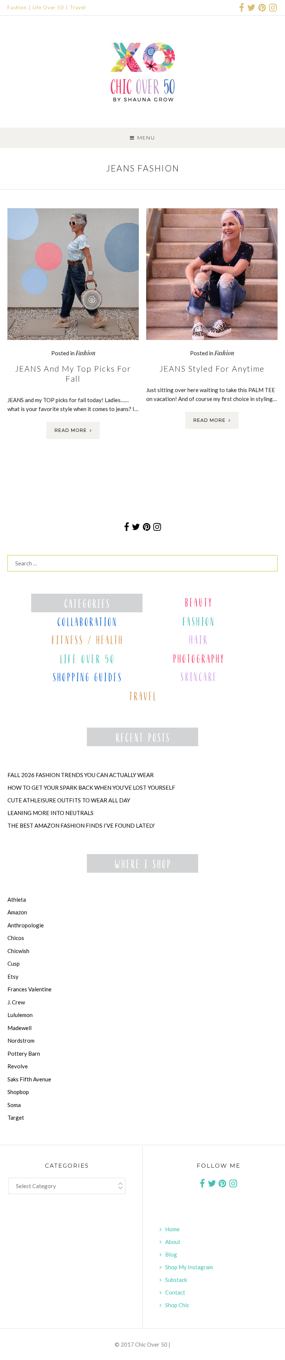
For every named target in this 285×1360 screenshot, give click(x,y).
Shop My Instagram (189, 1267)
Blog (171, 1254)
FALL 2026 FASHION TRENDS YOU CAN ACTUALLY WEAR (80, 775)
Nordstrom (21, 1040)
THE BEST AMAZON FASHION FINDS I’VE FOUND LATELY (81, 825)
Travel (78, 7)
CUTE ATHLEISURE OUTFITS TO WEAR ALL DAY (68, 800)
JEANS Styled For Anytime (212, 368)
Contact (175, 1292)
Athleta (16, 899)
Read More (71, 430)
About (172, 1241)
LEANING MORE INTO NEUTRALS (50, 812)
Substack (176, 1279)
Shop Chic (177, 1305)
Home (172, 1229)
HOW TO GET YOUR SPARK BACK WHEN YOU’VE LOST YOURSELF (91, 787)
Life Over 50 (48, 7)
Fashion (17, 7)
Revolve (17, 1066)
